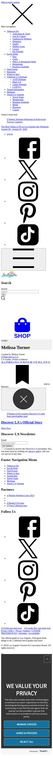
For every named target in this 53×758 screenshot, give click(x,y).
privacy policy (34, 451)
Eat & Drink (12, 54)
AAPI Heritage (19, 79)
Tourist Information (15, 89)
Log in (10, 134)
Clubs (15, 59)
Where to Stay (13, 74)
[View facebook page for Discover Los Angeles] (28, 158)
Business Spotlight (20, 67)
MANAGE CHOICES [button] (26, 724)
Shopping (16, 41)
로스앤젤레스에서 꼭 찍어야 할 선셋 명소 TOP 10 (25, 362)
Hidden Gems (18, 46)
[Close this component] (23, 399)
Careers (15, 110)
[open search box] (26, 307)
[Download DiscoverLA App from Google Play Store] (37, 628)
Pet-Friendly (17, 51)
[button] (47, 659)
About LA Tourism (15, 94)
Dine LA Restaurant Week (24, 62)
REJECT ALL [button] (26, 741)
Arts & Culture (19, 36)
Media (15, 105)
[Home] (9, 277)
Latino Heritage (19, 84)
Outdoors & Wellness (22, 39)
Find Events (12, 69)
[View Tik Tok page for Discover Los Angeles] (28, 244)
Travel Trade (18, 97)
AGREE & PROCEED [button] (26, 733)
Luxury (15, 49)
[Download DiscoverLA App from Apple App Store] (11, 628)
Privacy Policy (7, 631)
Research (16, 107)
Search (4, 289)
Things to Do (13, 31)
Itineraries (11, 72)
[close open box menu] (22, 24)
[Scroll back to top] (2, 653)
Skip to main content (10, 2)
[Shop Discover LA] (23, 338)
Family (15, 44)
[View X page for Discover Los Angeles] (28, 179)
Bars (14, 56)
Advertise (22, 633)
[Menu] (23, 259)
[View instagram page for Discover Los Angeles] (28, 201)
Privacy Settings (23, 631)
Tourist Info (12, 476)
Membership (18, 99)
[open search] (26, 307)
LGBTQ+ (16, 87)
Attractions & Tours (21, 34)
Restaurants (17, 64)
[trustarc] (43, 751)
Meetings (11, 92)
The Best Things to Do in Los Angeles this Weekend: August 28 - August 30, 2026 (25, 128)
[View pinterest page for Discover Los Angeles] (28, 223)
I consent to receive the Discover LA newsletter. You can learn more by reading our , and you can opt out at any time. (26, 451)
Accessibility (34, 633)
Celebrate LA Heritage (17, 77)
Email (3, 440)
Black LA (16, 82)
